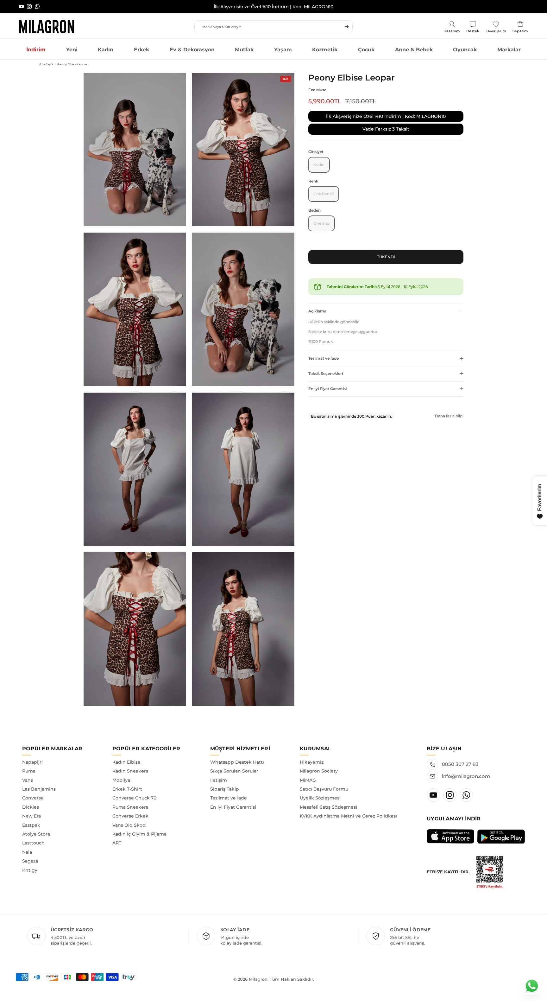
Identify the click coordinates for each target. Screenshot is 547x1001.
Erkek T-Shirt (127, 789)
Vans (27, 780)
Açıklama (317, 311)
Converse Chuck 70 (134, 798)
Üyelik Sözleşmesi (320, 798)
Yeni (72, 50)
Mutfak (244, 50)
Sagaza (30, 861)
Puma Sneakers (130, 807)
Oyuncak (465, 50)
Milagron (258, 979)
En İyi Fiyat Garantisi (327, 388)
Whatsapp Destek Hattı (237, 762)
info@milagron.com (466, 776)
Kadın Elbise (126, 762)
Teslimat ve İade (323, 358)
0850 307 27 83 (460, 764)
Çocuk (366, 50)
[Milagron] (46, 27)
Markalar (509, 50)
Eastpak (31, 825)
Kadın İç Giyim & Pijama (139, 834)
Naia (27, 852)
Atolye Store (36, 834)
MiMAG (308, 780)
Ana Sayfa (46, 64)
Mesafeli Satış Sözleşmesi (328, 807)
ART (116, 843)
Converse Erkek (130, 816)
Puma (28, 771)
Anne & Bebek (414, 50)
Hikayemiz (312, 762)
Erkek (141, 50)
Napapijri (32, 762)
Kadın (105, 50)
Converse (33, 798)
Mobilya (121, 780)
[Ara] (346, 26)
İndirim (36, 50)
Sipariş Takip (224, 789)
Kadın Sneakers (130, 771)
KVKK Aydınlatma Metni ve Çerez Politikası (348, 816)
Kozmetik (324, 50)
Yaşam (283, 50)
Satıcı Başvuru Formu (324, 789)
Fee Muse (317, 89)
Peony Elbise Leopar (72, 64)
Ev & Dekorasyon (192, 50)
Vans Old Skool (129, 825)
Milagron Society (319, 771)
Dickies (30, 807)
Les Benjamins (39, 789)
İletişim (218, 780)
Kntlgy (29, 870)
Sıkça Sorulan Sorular (234, 771)
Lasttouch (33, 843)
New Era (31, 816)
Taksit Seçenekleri (325, 373)
